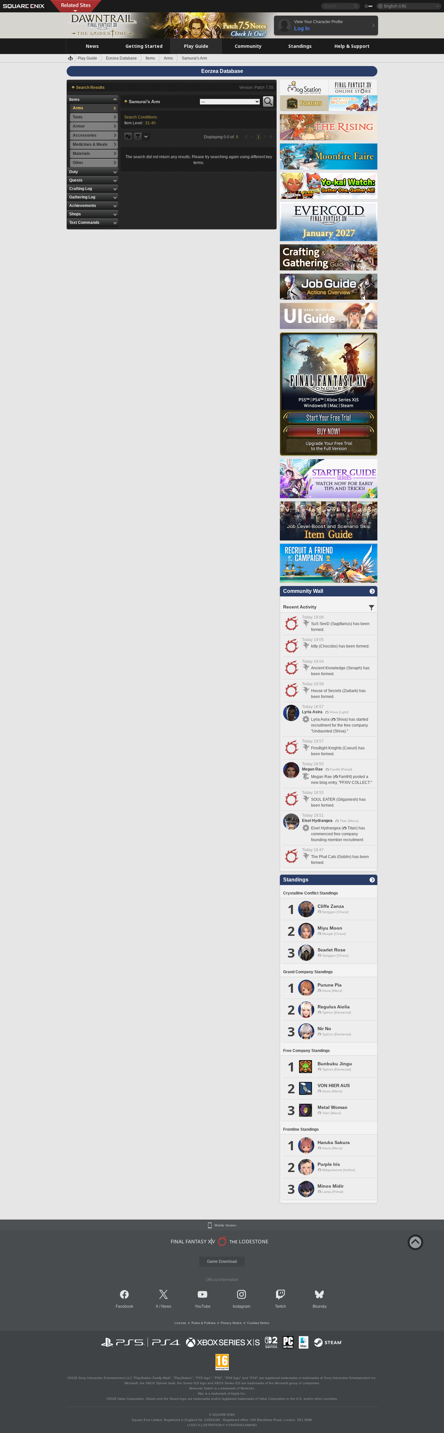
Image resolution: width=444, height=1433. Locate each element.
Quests (76, 180)
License (180, 1323)
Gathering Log (82, 197)
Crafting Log (80, 188)
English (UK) (395, 6)
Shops (75, 214)
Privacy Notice (231, 1323)
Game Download (222, 1261)
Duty (73, 172)
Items (74, 99)
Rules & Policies (203, 1323)
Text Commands (84, 222)
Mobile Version (225, 1225)
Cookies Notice (258, 1323)
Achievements (82, 205)
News (166, 1306)
